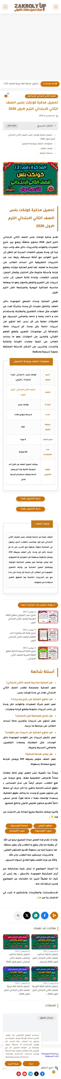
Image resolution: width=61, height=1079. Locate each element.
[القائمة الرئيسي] (56, 7)
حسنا (31, 1064)
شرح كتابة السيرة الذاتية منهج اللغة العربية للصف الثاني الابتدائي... (21, 655)
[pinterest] (18, 1074)
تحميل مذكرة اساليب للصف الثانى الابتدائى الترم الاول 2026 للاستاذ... (45, 958)
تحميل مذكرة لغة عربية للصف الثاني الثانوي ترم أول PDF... (19, 84)
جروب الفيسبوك (43, 831)
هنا (39, 898)
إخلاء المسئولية (52, 1056)
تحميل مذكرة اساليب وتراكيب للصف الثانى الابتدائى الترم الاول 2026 (18, 958)
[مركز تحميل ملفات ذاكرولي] (30, 7)
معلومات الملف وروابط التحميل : (36, 144)
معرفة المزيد (13, 1064)
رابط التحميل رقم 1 (30, 499)
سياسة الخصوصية (50, 1054)
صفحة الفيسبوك (19, 826)
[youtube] (24, 1074)
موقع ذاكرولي (45, 826)
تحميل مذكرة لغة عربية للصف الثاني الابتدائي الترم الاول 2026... (17, 990)
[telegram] (30, 1074)
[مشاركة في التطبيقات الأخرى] (18, 915)
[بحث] (5, 7)
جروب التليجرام (17, 831)
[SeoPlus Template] (56, 1068)
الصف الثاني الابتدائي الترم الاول (41, 96)
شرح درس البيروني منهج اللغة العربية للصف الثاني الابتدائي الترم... (21, 619)
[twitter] (36, 1074)
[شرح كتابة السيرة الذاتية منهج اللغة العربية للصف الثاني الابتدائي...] (48, 653)
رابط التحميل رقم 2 (31, 509)
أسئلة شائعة (46, 153)
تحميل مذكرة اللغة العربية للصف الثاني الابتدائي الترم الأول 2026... (45, 990)
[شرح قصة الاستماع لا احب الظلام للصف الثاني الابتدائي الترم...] (48, 635)
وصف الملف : (45, 149)
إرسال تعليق (46, 1018)
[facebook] (42, 1074)
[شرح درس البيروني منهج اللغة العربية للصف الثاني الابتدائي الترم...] (48, 617)
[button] (44, 915)
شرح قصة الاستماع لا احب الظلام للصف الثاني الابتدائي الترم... (22, 637)
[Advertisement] (30, 47)
